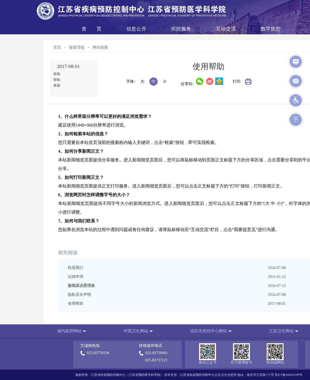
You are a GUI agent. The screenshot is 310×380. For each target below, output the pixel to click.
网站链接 (100, 47)
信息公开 (136, 28)
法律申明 (75, 277)
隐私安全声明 (79, 294)
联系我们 (75, 268)
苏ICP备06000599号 (288, 375)
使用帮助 (75, 303)
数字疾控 (271, 28)
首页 (91, 28)
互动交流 (226, 28)
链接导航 (77, 47)
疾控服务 (181, 28)
